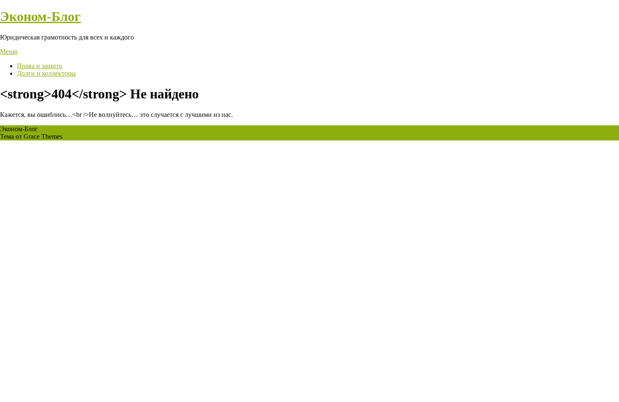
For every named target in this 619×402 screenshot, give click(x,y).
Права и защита (39, 65)
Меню (9, 51)
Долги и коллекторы (46, 73)
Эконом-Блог (40, 16)
